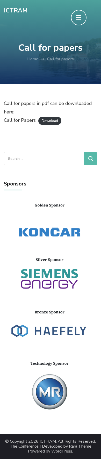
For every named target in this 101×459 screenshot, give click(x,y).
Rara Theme (80, 446)
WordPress (61, 451)
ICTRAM (16, 10)
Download (50, 120)
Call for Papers (20, 120)
